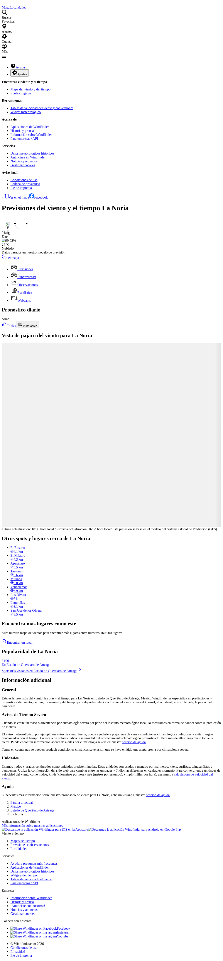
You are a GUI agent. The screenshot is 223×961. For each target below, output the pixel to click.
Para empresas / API (24, 138)
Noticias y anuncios (23, 161)
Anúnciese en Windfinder (28, 157)
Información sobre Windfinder (31, 134)
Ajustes (22, 74)
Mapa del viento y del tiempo (30, 89)
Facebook (41, 197)
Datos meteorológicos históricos (32, 153)
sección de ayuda (134, 742)
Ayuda (20, 67)
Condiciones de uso (23, 180)
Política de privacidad (25, 184)
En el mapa (11, 258)
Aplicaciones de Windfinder (29, 127)
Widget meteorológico (25, 112)
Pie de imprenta (21, 188)
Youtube (62, 936)
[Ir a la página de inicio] (2, 3)
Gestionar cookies (22, 165)
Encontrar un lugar (20, 642)
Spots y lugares (20, 93)
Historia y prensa (22, 131)
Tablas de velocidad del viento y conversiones (41, 108)
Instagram (63, 932)
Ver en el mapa (18, 197)
